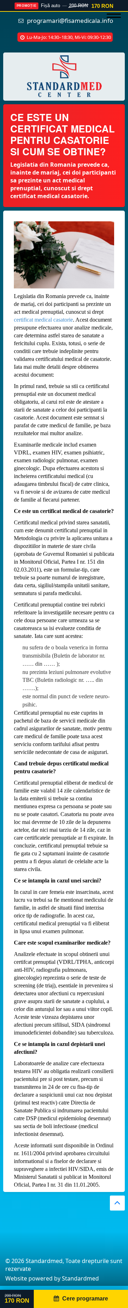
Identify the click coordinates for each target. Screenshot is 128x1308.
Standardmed (80, 1278)
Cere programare (85, 1299)
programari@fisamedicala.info (70, 20)
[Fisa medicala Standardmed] (64, 76)
